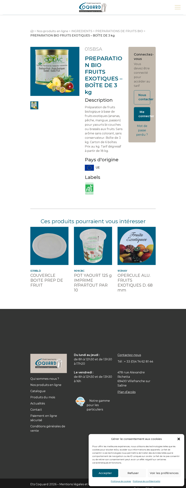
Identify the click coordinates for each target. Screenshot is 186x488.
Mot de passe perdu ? (142, 130)
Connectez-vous (142, 56)
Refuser (133, 473)
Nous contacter (144, 97)
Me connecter (144, 114)
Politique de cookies (121, 481)
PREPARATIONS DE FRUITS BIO (119, 31)
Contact (36, 409)
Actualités (37, 403)
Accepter (105, 473)
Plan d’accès (127, 392)
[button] (179, 439)
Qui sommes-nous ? (44, 378)
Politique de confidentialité (146, 481)
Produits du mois (42, 397)
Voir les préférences (164, 473)
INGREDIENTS (81, 31)
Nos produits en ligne (52, 31)
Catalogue (38, 391)
